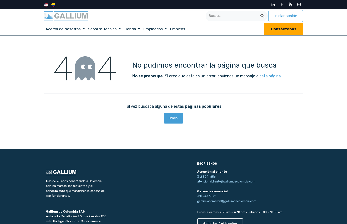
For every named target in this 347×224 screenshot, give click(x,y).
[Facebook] (282, 4)
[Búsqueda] (262, 16)
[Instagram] (299, 4)
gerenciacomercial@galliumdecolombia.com (226, 201)
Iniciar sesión (285, 15)
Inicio (173, 118)
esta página (270, 76)
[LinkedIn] (273, 4)
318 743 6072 (206, 196)
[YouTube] (290, 4)
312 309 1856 (206, 176)
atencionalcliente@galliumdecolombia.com (226, 181)
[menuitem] (46, 4)
